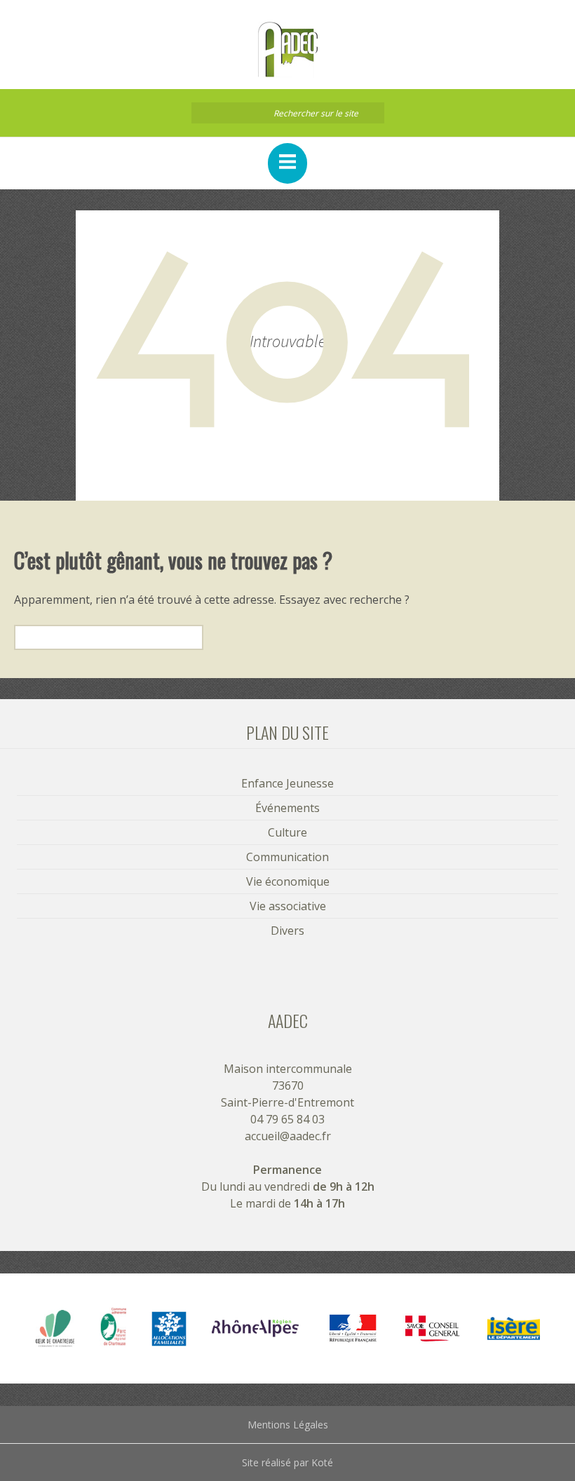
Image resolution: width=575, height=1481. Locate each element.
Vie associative (288, 906)
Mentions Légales (288, 1424)
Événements (287, 808)
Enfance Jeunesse (287, 783)
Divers (287, 930)
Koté (322, 1462)
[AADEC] (287, 50)
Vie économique (288, 881)
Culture (287, 832)
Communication (287, 857)
